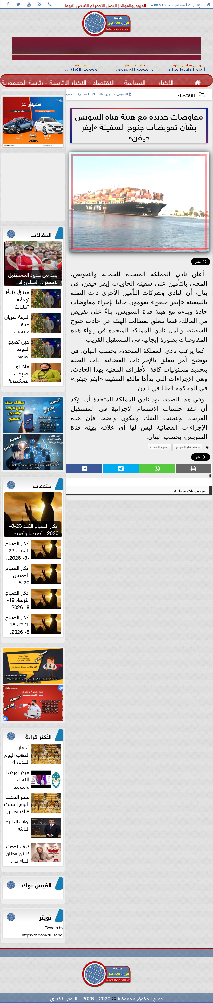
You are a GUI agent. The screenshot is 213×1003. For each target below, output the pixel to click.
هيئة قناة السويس (186, 447)
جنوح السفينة (158, 447)
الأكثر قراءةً (38, 735)
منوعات (42, 484)
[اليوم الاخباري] (33, 415)
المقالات (41, 233)
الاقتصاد (186, 94)
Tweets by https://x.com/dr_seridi (42, 930)
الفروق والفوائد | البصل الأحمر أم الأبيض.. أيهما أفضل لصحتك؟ (130, 5)
